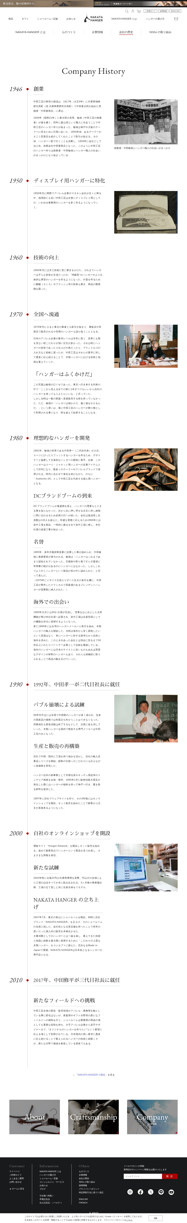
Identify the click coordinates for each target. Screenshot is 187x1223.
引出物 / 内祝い (47, 1195)
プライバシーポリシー (89, 1189)
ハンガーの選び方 (155, 19)
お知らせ (71, 19)
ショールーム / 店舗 (47, 19)
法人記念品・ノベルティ (51, 1203)
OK (155, 1218)
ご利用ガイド (150, 11)
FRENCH (83, 1203)
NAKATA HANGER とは (30, 32)
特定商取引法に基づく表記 (91, 1192)
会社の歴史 (126, 32)
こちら (129, 1220)
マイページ (14, 1171)
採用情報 (163, 11)
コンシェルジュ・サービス (52, 1182)
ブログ (43, 1189)
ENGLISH (175, 11)
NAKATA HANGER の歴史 (91, 1075)
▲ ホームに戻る (16, 1188)
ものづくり (69, 32)
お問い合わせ (15, 1182)
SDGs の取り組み (160, 32)
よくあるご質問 (16, 1178)
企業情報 (97, 32)
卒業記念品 (45, 1199)
